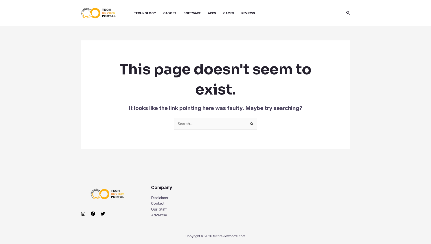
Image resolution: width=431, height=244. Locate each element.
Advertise (159, 215)
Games (228, 13)
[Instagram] (83, 213)
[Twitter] (103, 213)
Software (192, 13)
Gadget (169, 13)
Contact (157, 203)
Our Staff (159, 209)
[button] (348, 13)
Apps (212, 13)
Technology (145, 13)
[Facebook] (93, 213)
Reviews (248, 13)
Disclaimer (160, 198)
